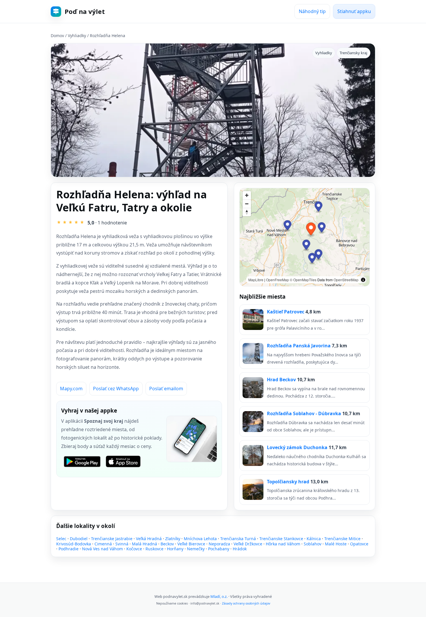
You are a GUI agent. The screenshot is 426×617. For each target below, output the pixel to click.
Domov (57, 35)
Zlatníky (172, 538)
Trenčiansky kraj (353, 52)
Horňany (175, 548)
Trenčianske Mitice (342, 538)
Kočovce (134, 548)
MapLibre (255, 279)
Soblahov (312, 544)
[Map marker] (322, 228)
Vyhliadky (77, 35)
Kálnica (314, 538)
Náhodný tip (312, 11)
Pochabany (218, 548)
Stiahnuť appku (354, 11)
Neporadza (219, 544)
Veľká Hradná (149, 538)
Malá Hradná (144, 544)
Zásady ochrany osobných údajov (246, 603)
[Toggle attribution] (363, 279)
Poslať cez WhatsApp (116, 388)
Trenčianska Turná (238, 538)
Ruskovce (154, 548)
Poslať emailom (166, 388)
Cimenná (103, 544)
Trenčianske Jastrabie (111, 538)
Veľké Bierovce (191, 544)
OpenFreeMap (277, 279)
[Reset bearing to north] (247, 212)
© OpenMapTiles (303, 279)
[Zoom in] (247, 195)
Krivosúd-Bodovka (73, 544)
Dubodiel (79, 538)
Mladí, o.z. (218, 596)
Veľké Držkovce (248, 544)
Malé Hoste (336, 544)
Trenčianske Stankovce (281, 538)
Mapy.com (71, 388)
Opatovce (359, 544)
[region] (304, 237)
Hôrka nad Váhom (283, 544)
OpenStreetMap (346, 279)
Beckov (167, 544)
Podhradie (69, 548)
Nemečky (196, 548)
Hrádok (240, 548)
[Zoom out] (247, 203)
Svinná (121, 544)
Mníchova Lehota (200, 538)
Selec (61, 538)
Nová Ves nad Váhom (102, 548)
